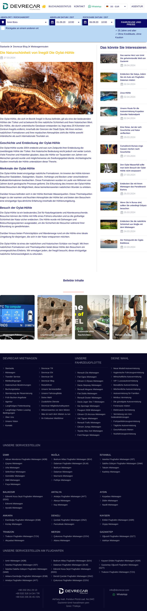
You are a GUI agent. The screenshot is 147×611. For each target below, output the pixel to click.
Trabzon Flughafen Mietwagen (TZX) (22, 536)
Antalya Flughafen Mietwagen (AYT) (70, 496)
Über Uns (9, 417)
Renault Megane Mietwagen (90, 389)
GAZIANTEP (106, 532)
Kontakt (8, 425)
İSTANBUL (105, 455)
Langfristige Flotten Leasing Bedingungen (17, 411)
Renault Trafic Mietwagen (88, 422)
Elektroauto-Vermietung (124, 410)
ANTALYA (56, 492)
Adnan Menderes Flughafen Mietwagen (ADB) (26, 459)
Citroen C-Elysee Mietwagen (90, 381)
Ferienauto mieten (121, 406)
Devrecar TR (47, 368)
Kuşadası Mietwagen (111, 496)
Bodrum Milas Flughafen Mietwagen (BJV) (73, 459)
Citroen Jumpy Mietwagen (89, 427)
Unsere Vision (11, 421)
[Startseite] (44, 6)
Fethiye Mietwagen (62, 480)
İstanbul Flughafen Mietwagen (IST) (21, 565)
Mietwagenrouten (39, 46)
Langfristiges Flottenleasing (17, 406)
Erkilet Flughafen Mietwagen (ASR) (118, 520)
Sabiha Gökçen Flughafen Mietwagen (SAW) (122, 463)
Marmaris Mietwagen (63, 476)
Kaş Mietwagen (61, 505)
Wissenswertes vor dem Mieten (55, 410)
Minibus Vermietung (122, 397)
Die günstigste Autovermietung (127, 401)
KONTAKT (79, 6)
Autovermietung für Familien (126, 393)
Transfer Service (12, 376)
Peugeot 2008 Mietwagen (89, 410)
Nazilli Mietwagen (110, 505)
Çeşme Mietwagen (13, 463)
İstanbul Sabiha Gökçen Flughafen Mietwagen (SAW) (25, 570)
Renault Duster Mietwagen (89, 397)
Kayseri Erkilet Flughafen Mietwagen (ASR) (121, 561)
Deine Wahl (46, 397)
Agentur (8, 401)
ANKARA (8, 515)
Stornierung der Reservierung (18, 393)
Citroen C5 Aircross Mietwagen (91, 414)
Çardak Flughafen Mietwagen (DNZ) (70, 520)
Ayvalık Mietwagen (13, 508)
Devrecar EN (47, 372)
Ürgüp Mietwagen (110, 524)
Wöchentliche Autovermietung (126, 389)
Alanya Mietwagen (62, 500)
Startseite (5, 46)
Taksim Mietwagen (110, 467)
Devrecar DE (47, 376)
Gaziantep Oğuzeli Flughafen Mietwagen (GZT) (118, 566)
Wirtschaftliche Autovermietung (127, 376)
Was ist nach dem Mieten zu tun (55, 414)
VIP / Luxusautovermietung (125, 381)
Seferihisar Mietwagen (15, 472)
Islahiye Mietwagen (111, 540)
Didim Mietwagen (110, 500)
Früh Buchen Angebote (15, 397)
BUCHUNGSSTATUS (60, 6)
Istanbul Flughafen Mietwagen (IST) (118, 459)
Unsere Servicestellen (51, 389)
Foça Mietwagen (12, 484)
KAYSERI (105, 515)
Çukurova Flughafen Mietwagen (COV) (71, 536)
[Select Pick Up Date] (52, 22)
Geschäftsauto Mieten (123, 429)
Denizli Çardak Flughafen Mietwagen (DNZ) (73, 576)
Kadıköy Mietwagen (111, 472)
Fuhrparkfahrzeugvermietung (126, 421)
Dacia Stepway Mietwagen (89, 385)
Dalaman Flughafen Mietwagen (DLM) (71, 463)
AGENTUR (137, 6)
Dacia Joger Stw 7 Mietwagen (90, 402)
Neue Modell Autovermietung (126, 368)
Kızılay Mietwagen (13, 524)
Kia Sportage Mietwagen (88, 406)
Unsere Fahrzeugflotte (51, 393)
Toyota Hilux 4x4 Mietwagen (90, 431)
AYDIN (103, 492)
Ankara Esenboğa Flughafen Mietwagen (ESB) (26, 576)
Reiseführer (46, 385)
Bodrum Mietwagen (62, 467)
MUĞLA (55, 455)
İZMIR (6, 455)
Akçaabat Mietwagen (14, 540)
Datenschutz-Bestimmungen (18, 385)
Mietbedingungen (13, 381)
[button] (4, 317)
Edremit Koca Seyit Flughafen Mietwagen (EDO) (23, 498)
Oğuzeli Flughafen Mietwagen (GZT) (119, 536)
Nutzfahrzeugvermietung (124, 434)
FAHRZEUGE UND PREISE (131, 23)
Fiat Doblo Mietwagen (87, 393)
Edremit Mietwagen (14, 503)
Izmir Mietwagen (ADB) (15, 561)
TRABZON (8, 532)
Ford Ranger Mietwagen (88, 435)
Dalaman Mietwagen (63, 472)
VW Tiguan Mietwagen (87, 418)
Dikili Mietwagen (12, 480)
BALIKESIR (9, 492)
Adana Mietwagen (62, 540)
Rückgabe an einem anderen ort (22, 28)
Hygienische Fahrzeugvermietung (128, 372)
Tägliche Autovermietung (124, 425)
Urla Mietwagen (12, 467)
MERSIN (55, 532)
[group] (17, 317)
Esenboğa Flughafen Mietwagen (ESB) (23, 520)
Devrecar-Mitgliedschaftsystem (55, 406)
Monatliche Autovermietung (125, 385)
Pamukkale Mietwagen (64, 524)
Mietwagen (10, 372)
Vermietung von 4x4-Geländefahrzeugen (121, 415)
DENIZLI (55, 515)
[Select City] (3, 22)
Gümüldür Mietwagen (15, 476)
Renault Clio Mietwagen (88, 372)
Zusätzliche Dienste (50, 401)
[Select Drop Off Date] (85, 22)
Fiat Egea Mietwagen (87, 377)
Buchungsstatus (12, 389)
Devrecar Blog (20, 46)
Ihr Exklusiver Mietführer (52, 418)
